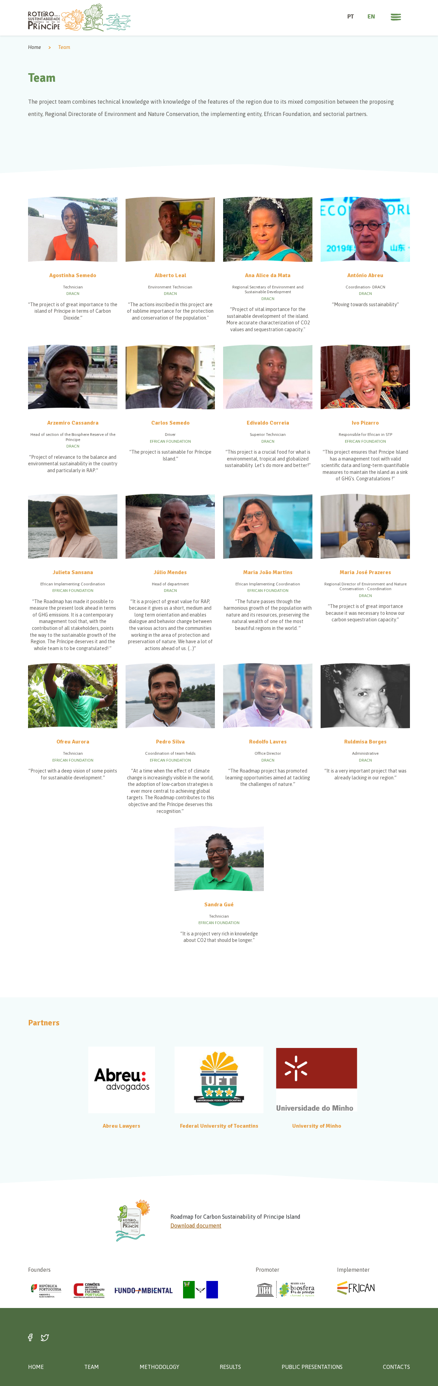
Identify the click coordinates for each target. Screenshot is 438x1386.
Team (91, 1367)
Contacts (396, 1367)
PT (350, 16)
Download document (195, 1225)
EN (371, 16)
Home (34, 47)
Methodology (159, 1367)
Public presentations (312, 1367)
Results (230, 1367)
